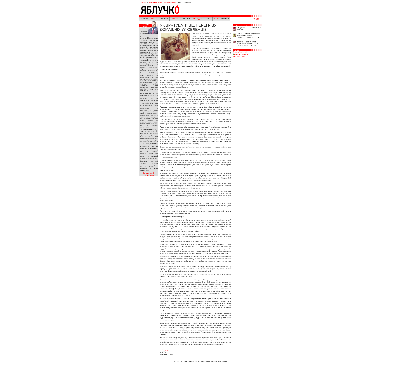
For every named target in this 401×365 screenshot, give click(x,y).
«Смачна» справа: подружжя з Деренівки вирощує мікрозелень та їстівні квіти (248, 36)
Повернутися (166, 350)
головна (143, 2)
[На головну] (170, 9)
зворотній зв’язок (170, 2)
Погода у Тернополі (240, 52)
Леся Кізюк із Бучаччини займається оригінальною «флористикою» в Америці (247, 44)
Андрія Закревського (145, 26)
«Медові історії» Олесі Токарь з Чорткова (249, 29)
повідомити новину (155, 2)
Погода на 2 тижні (239, 56)
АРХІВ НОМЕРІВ (184, 2)
